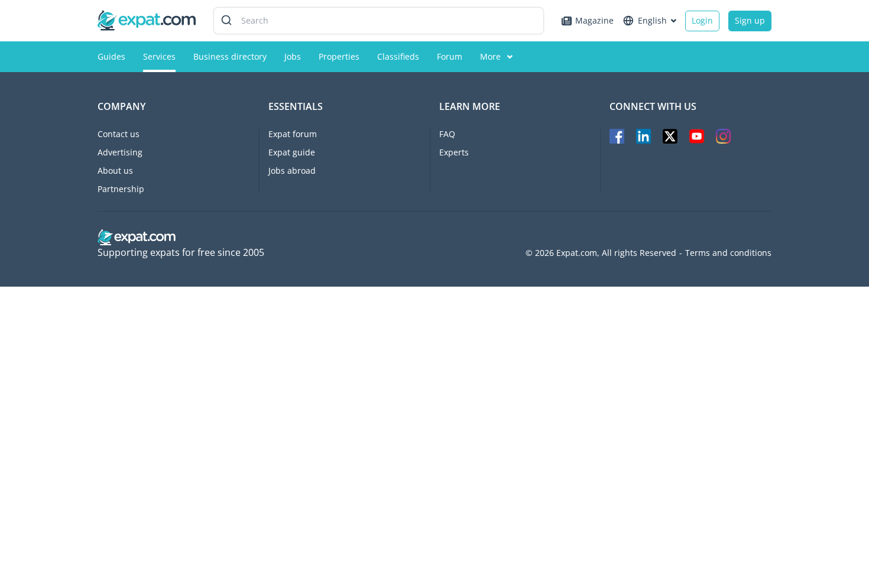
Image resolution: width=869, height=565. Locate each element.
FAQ (447, 133)
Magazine (594, 20)
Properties (339, 56)
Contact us (119, 133)
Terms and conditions (728, 253)
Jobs (292, 56)
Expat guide (291, 152)
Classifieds (398, 56)
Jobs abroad (292, 170)
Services (159, 56)
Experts (454, 152)
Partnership (121, 188)
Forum (449, 56)
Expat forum (292, 133)
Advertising (120, 152)
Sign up (750, 20)
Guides (111, 56)
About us (115, 170)
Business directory (230, 56)
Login (702, 20)
